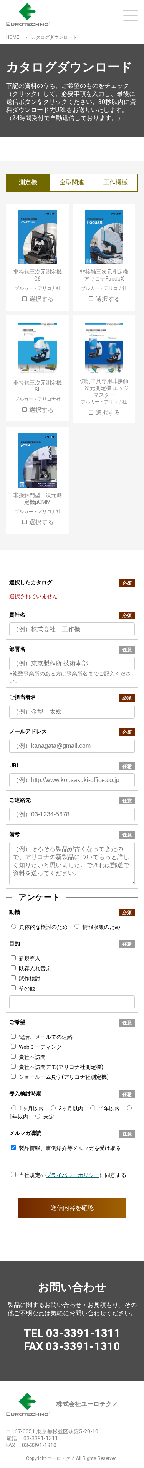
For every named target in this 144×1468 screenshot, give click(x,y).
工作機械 (115, 182)
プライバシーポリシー (72, 1175)
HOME (12, 37)
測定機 (28, 182)
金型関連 (72, 182)
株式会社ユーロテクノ (87, 1404)
